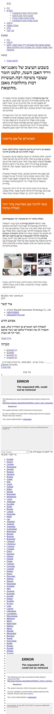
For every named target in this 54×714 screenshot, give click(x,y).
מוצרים (10, 10)
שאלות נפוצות (12, 25)
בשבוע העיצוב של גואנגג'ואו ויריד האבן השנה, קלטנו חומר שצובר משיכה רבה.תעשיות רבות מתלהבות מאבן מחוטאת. (29, 47)
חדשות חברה (12, 61)
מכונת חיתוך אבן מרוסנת (22, 15)
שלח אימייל (6, 367)
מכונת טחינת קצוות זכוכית (23, 18)
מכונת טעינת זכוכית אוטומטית (25, 20)
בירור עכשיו (6, 338)
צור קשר (10, 30)
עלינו (9, 28)
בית (8, 8)
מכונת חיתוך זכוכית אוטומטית (24, 13)
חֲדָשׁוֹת (9, 23)
